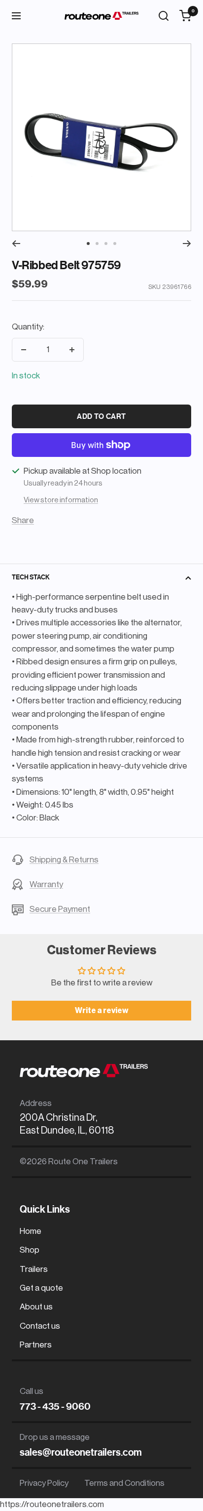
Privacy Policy (44, 1483)
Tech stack (31, 577)
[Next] (187, 243)
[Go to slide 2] (97, 243)
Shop (29, 1250)
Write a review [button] (102, 1011)
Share (23, 520)
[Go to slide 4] (114, 243)
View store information (61, 500)
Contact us (40, 1326)
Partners (36, 1345)
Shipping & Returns (64, 860)
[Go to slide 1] (88, 243)
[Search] (163, 16)
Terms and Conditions (124, 1483)
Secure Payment (60, 909)
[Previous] (16, 243)
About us (36, 1307)
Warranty (46, 884)
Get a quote (41, 1288)
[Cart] (185, 16)
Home (30, 1231)
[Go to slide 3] (105, 243)
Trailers (34, 1269)
